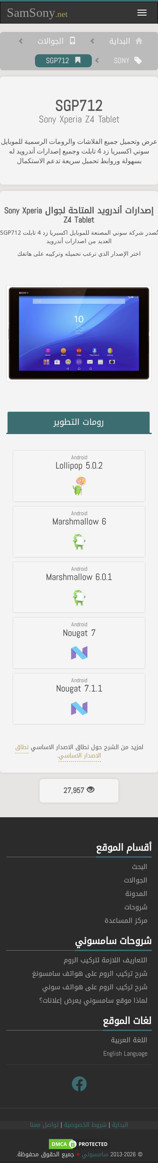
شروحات (135, 907)
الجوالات (53, 41)
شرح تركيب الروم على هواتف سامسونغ (89, 973)
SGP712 (60, 61)
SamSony (37, 12)
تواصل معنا (44, 1125)
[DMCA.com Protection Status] (79, 1144)
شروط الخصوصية (85, 1125)
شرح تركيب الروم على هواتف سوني (94, 986)
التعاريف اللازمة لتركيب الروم (105, 960)
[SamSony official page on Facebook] (79, 1084)
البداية (122, 41)
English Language (125, 1053)
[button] (79, 476)
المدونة (136, 893)
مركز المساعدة (125, 920)
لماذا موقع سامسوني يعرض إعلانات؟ (93, 1000)
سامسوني (95, 1154)
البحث (139, 866)
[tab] (79, 475)
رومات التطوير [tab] (79, 422)
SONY (124, 61)
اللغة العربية (129, 1039)
